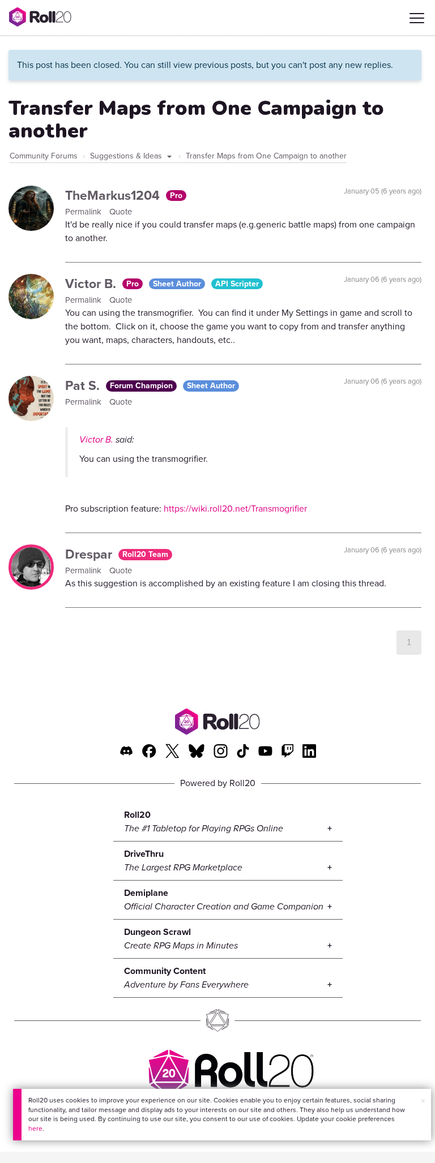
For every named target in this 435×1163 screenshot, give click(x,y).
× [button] (423, 1101)
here (35, 1128)
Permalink (84, 211)
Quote (120, 211)
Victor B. (92, 283)
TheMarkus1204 (114, 195)
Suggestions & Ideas (127, 156)
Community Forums (44, 156)
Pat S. (84, 385)
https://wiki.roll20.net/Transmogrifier (235, 508)
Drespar (90, 554)
